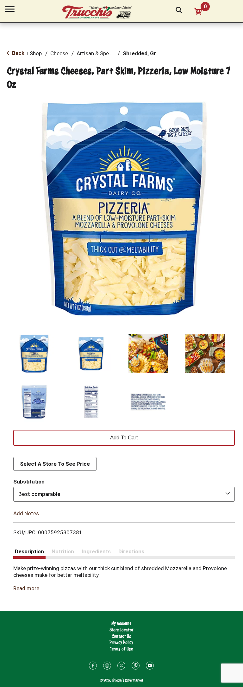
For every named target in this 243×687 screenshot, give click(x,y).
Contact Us (121, 636)
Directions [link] (131, 551)
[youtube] (150, 666)
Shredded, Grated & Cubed (156, 53)
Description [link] (29, 551)
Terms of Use (121, 648)
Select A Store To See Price (55, 464)
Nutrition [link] (63, 551)
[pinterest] (136, 666)
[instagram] (107, 666)
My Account (121, 623)
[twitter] (121, 666)
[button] (34, 354)
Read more (26, 588)
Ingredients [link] (96, 551)
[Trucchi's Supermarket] (100, 12)
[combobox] (124, 494)
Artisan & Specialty (99, 53)
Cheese (59, 53)
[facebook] (93, 666)
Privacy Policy (121, 642)
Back (17, 53)
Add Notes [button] (26, 513)
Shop (36, 53)
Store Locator (121, 629)
